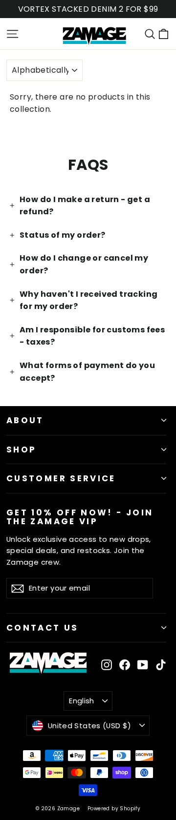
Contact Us (42, 628)
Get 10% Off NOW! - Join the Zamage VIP (79, 516)
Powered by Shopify (114, 808)
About (25, 420)
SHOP (21, 449)
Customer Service (61, 478)
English (81, 701)
